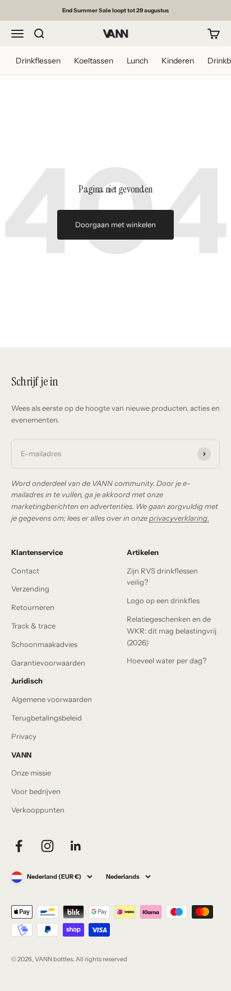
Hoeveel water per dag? (166, 660)
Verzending (30, 588)
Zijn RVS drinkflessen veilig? (162, 576)
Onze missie (31, 772)
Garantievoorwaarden (48, 662)
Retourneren (32, 607)
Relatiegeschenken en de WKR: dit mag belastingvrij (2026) (171, 630)
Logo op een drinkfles (163, 600)
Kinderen (177, 61)
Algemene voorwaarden (51, 699)
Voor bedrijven (36, 791)
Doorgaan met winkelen (115, 224)
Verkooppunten (37, 809)
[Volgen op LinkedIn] (76, 846)
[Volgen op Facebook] (18, 846)
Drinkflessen (38, 61)
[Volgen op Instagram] (47, 846)
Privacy (23, 736)
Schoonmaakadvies (44, 644)
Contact (25, 570)
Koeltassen (93, 61)
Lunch (137, 61)
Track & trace (33, 625)
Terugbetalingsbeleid (46, 717)
